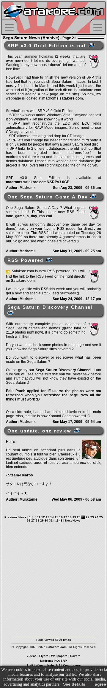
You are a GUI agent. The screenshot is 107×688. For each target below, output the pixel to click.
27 (33, 520)
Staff (29, 665)
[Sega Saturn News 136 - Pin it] (49, 260)
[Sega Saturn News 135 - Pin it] (10, 313)
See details (74, 684)
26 (28, 520)
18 (70, 517)
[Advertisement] (53, 576)
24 (96, 517)
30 (46, 520)
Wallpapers (59, 656)
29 (42, 520)
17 (65, 517)
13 (47, 517)
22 (87, 517)
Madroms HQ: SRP (53, 660)
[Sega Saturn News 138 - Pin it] (91, 45)
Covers (75, 656)
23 (92, 517)
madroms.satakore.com (62, 98)
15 (56, 517)
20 (79, 517)
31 (51, 520)
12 (43, 517)
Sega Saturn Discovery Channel (63, 370)
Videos (31, 656)
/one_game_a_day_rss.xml (29, 216)
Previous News (15, 517)
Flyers (43, 656)
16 (61, 517)
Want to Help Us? (48, 665)
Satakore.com (23, 281)
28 (37, 520)
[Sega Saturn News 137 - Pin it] (93, 196)
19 (74, 517)
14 (52, 517)
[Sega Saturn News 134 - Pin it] (77, 430)
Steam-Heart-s (20, 475)
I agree (99, 684)
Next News (73, 520)
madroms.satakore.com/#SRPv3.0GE (37, 182)
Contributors (72, 665)
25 (101, 517)
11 (38, 517)
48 (60, 520)
